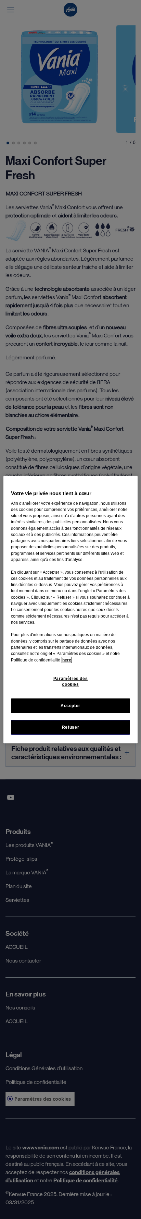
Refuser (70, 727)
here (66, 659)
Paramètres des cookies (70, 681)
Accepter (70, 705)
